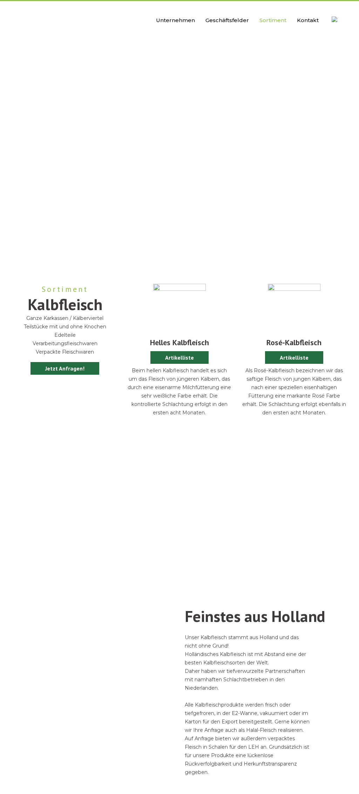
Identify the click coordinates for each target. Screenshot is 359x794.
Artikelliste (179, 357)
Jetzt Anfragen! (64, 368)
